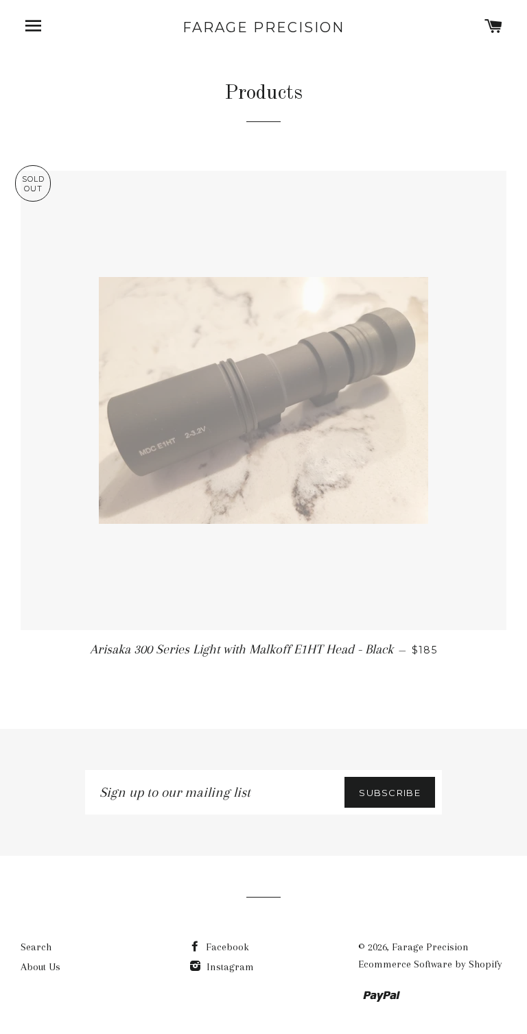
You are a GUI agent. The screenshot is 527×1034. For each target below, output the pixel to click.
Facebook (226, 947)
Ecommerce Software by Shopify (430, 964)
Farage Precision (263, 27)
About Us (40, 967)
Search (36, 947)
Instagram (229, 967)
